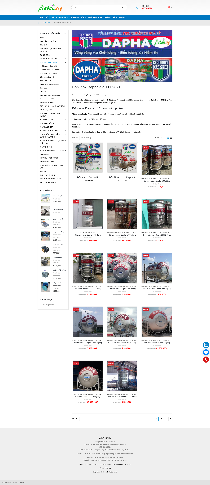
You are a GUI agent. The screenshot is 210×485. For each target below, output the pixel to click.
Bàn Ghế (43, 45)
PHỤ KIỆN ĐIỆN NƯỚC (49, 158)
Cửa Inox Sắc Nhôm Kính (50, 95)
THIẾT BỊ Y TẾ (109, 17)
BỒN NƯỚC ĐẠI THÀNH (49, 59)
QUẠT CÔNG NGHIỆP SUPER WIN (52, 166)
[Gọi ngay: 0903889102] (206, 360)
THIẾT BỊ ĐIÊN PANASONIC (51, 179)
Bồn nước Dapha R (49, 66)
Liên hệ (122, 17)
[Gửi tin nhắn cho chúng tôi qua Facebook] (206, 352)
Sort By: (75, 138)
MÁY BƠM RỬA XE (47, 123)
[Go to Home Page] (38, 22)
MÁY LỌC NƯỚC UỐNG (49, 131)
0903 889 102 (106, 468)
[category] (87, 157)
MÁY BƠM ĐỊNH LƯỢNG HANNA (50, 114)
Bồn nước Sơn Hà (47, 77)
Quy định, (96, 472)
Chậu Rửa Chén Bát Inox (49, 84)
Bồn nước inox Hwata (48, 73)
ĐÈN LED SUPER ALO (48, 102)
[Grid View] (168, 138)
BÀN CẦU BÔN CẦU (48, 41)
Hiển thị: (156, 138)
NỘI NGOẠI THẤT (77, 17)
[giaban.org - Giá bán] (50, 7)
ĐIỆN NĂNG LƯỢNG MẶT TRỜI (52, 106)
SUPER (43, 171)
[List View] (171, 138)
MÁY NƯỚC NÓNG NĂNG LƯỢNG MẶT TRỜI (50, 135)
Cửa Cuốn (44, 88)
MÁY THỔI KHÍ (46, 147)
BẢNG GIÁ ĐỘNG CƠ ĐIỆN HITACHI (50, 50)
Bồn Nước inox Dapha (148, 178)
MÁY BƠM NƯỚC (47, 120)
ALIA (42, 38)
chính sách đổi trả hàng (108, 472)
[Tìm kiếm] (123, 7)
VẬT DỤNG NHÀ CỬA (48, 182)
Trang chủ (43, 17)
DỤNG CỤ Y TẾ (46, 110)
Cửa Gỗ (43, 92)
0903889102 (147, 8)
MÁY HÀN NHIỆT (46, 127)
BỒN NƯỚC (110, 232)
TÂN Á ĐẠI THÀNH (47, 175)
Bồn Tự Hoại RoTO (47, 81)
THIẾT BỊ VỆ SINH (95, 17)
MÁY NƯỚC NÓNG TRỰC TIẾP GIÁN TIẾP (52, 142)
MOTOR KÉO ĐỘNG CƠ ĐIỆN (52, 151)
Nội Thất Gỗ (44, 154)
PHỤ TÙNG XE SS (47, 162)
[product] (45, 199)
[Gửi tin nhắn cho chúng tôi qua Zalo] (206, 345)
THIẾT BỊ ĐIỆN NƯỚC (59, 17)
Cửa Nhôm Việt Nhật (48, 99)
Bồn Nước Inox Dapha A (165, 178)
